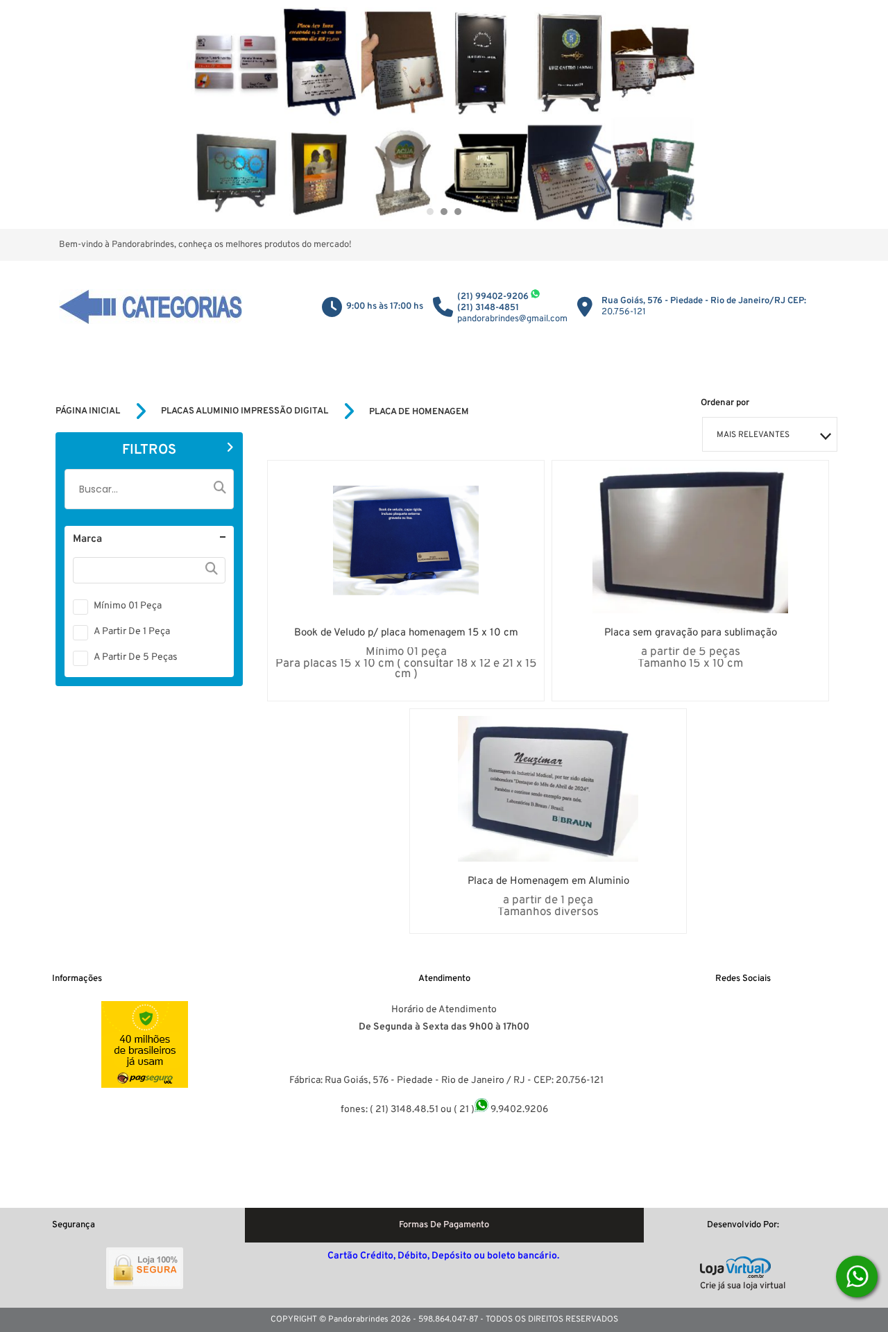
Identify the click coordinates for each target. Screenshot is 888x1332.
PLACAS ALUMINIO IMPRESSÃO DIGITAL (244, 411)
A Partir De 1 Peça (132, 632)
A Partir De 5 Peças (136, 657)
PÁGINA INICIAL (88, 411)
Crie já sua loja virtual (743, 1286)
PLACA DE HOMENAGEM (419, 412)
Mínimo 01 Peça (128, 606)
